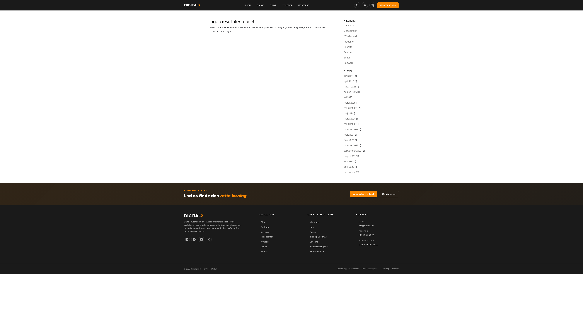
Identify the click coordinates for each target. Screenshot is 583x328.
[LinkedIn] (187, 239)
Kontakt (264, 251)
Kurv (312, 227)
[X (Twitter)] (209, 239)
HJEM (248, 5)
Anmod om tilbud (363, 194)
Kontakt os (388, 5)
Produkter (349, 41)
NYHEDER (287, 5)
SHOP (273, 5)
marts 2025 (349, 102)
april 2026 (349, 81)
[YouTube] (201, 239)
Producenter (267, 237)
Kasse (313, 232)
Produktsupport (317, 251)
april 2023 (349, 140)
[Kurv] (372, 5)
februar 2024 (350, 123)
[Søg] (357, 5)
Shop (263, 222)
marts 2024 (350, 118)
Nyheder (265, 242)
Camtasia (349, 25)
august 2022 (350, 156)
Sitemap (395, 269)
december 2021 (352, 172)
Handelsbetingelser (319, 247)
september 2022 (352, 150)
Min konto (314, 222)
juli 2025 (348, 97)
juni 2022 (348, 161)
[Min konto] (365, 5)
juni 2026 (348, 75)
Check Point (350, 30)
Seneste (348, 46)
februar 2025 (350, 107)
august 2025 (350, 91)
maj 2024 (348, 113)
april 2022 (349, 166)
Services (348, 52)
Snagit (347, 57)
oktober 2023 (351, 129)
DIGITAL (192, 5)
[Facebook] (194, 239)
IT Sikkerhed (350, 36)
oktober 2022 (351, 145)
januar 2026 (350, 86)
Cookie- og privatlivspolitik (348, 269)
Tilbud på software (318, 237)
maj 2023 (348, 134)
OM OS (260, 5)
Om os (264, 247)
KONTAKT (304, 5)
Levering (314, 242)
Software (348, 62)
